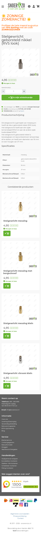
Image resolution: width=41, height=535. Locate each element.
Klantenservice (7, 440)
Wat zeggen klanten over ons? (16, 474)
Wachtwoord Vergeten (9, 449)
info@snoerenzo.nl (13, 410)
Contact (20, 518)
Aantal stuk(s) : (6, 87)
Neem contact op (10, 398)
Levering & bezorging (9, 421)
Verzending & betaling (9, 424)
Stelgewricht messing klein (18, 323)
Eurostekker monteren (9, 461)
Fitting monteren (7, 468)
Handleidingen (8, 455)
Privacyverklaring (19, 516)
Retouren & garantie (8, 426)
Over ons (5, 419)
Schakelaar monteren (9, 466)
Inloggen (5, 447)
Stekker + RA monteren (10, 463)
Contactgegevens (8, 442)
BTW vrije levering (8, 428)
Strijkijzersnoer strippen (10, 458)
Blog (3, 431)
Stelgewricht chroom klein (17, 373)
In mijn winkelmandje (22, 97)
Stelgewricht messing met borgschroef (17, 272)
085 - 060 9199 (14, 401)
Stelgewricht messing (15, 221)
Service (5, 437)
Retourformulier (7, 445)
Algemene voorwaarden (20, 514)
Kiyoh (22, 111)
